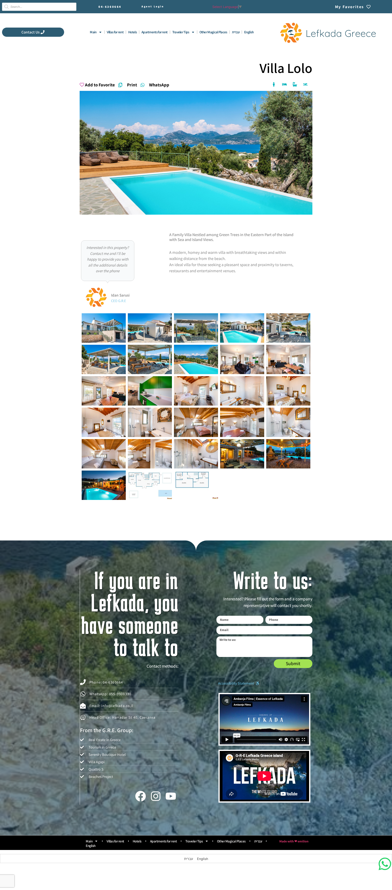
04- (109, 7)
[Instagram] (155, 796)
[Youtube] (170, 796)
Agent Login (152, 6)
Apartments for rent (154, 32)
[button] (238, 683)
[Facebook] (140, 796)
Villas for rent (115, 32)
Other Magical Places (213, 32)
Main (93, 32)
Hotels (132, 32)
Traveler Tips (180, 32)
